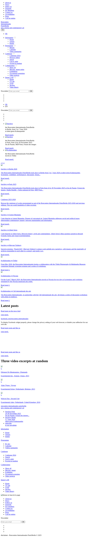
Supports (8, 8)
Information (9, 38)
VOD (11, 83)
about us (8, 3)
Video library (14, 87)
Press (7, 16)
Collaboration (10, 66)
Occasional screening (12, 474)
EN (3, 30)
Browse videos (15, 58)
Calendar (13, 49)
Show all (13, 67)
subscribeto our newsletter (11, 424)
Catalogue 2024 (15, 56)
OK (31, 91)
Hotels (12, 43)
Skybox (12, 85)
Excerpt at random (11, 461)
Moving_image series (17, 69)
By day (7, 444)
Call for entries (10, 18)
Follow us (8, 503)
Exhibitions (13, 71)
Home (12, 40)
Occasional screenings (17, 73)
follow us (8, 6)
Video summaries (15, 51)
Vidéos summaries (11, 448)
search (12, 59)
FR (6, 34)
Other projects (14, 75)
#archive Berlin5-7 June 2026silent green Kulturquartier (14, 419)
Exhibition (8, 472)
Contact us (8, 12)
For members (9, 506)
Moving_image (10, 470)
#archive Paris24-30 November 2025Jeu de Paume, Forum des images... (17, 413)
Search (7, 457)
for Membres (9, 10)
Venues (7, 435)
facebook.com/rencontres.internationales (14, 319)
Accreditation (9, 14)
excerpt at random (16, 63)
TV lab (12, 81)
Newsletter (4, 91)
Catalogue (8, 54)
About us (8, 499)
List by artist (14, 61)
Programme (9, 46)
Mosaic (12, 48)
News (7, 5)
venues (12, 41)
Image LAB (9, 77)
